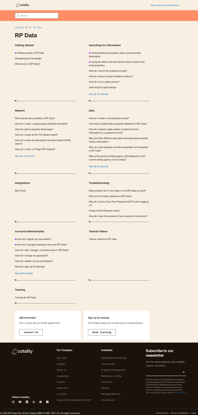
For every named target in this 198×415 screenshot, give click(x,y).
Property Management (113, 370)
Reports (20, 110)
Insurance (106, 382)
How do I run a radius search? (104, 82)
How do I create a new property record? (109, 118)
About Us (62, 370)
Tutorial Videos (98, 231)
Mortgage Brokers (111, 394)
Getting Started (24, 45)
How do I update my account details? (34, 261)
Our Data (62, 358)
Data (92, 110)
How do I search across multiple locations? (111, 76)
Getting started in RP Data (30, 53)
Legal (193, 413)
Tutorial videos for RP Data (103, 239)
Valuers (105, 388)
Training (20, 289)
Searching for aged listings (102, 87)
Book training (101, 332)
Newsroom (62, 388)
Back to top (181, 406)
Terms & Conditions (180, 413)
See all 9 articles (24, 273)
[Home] (22, 5)
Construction (108, 364)
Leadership (63, 376)
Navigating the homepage (28, 58)
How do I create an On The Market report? (36, 135)
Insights (61, 364)
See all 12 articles (24, 156)
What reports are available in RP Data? (35, 118)
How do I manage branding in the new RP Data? (42, 244)
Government (108, 400)
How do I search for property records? (108, 71)
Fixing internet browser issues (104, 210)
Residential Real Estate (114, 358)
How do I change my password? (31, 255)
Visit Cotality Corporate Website (164, 5)
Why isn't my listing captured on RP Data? (110, 196)
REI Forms (20, 191)
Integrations (22, 183)
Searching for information (105, 45)
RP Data (38, 27)
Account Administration (29, 231)
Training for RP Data (25, 297)
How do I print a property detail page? (34, 129)
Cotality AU (21, 27)
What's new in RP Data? (27, 64)
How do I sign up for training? (30, 266)
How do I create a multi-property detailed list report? (41, 124)
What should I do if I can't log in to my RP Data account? (117, 191)
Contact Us (31, 332)
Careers (61, 382)
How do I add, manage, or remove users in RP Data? (42, 250)
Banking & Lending (111, 376)
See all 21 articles (98, 94)
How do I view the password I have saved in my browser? (118, 216)
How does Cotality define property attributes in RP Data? (118, 124)
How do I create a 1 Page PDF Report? (35, 149)
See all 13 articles (98, 166)
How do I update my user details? (34, 239)
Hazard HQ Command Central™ (74, 400)
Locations (62, 394)
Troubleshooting (99, 183)
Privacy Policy (180, 393)
